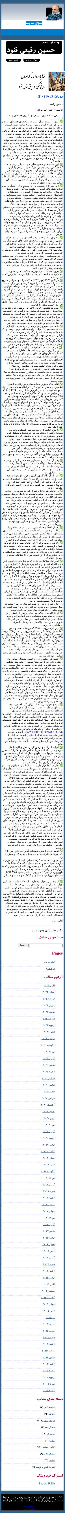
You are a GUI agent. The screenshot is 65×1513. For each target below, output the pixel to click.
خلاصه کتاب (49, 1407)
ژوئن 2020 (49, 1118)
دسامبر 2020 (48, 1078)
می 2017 (50, 1218)
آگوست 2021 (48, 1045)
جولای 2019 (48, 1158)
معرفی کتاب (49, 1454)
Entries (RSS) (47, 1484)
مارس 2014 (49, 1357)
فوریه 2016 (49, 1264)
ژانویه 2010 (49, 1377)
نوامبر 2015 (49, 1278)
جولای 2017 (48, 1211)
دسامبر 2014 (48, 1351)
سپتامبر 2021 (48, 1039)
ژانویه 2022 (49, 1025)
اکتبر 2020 (49, 1092)
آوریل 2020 (49, 1132)
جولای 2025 (48, 992)
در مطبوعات (49, 1421)
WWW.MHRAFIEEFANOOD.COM (43, 731)
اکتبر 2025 (49, 985)
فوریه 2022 (49, 1019)
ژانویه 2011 (49, 1371)
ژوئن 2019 (49, 1165)
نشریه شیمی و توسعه (45, 1467)
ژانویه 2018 (49, 1198)
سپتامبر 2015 (48, 1291)
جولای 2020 (48, 1112)
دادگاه (52, 1414)
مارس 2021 (49, 1065)
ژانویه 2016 (49, 1271)
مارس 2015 (49, 1331)
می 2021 (50, 1052)
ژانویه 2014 (49, 1364)
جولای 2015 (48, 1304)
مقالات (52, 1461)
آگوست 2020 (48, 1105)
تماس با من (31, 60)
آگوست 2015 (48, 1298)
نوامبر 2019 (49, 1145)
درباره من (13, 60)
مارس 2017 (49, 1231)
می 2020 (50, 1125)
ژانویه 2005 (49, 1391)
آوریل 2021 (49, 1059)
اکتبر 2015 (49, 1284)
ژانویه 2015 (49, 1344)
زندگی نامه (50, 1427)
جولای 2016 (48, 1245)
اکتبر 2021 (49, 1032)
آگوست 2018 (48, 1171)
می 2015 (50, 1318)
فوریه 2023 (49, 999)
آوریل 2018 (49, 1185)
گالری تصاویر (48, 1447)
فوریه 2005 (49, 1384)
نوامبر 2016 (49, 1238)
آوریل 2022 (49, 1005)
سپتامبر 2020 (48, 1098)
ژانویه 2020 (49, 1138)
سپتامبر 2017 (48, 1205)
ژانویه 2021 (49, 1072)
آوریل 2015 (49, 1324)
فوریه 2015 (49, 1338)
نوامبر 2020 (49, 1085)
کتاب (52, 1441)
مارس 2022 (49, 1012)
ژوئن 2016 (49, 1251)
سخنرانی (51, 1434)
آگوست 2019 (48, 1152)
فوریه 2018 (49, 1191)
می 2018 (50, 1178)
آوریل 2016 (49, 1258)
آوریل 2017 (49, 1225)
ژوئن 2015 (49, 1311)
